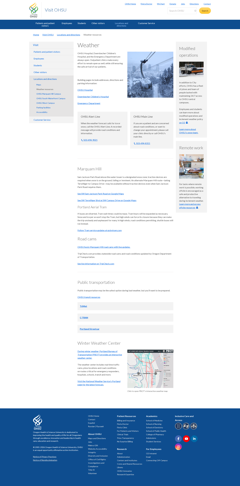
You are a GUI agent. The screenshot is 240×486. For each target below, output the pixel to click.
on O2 (182, 122)
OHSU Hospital (85, 90)
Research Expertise (125, 474)
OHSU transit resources (89, 297)
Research (122, 449)
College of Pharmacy (155, 434)
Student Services (153, 441)
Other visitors (98, 23)
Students (82, 23)
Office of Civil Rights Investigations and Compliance (97, 463)
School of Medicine (154, 420)
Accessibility (41, 112)
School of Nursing (153, 424)
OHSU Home (130, 4)
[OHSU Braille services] (179, 429)
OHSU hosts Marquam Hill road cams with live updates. (104, 247)
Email (148, 457)
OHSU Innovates (124, 471)
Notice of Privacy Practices (44, 456)
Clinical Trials (122, 434)
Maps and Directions (97, 438)
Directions (194, 4)
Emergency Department (89, 103)
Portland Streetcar (89, 329)
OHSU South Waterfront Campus (50, 98)
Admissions (151, 438)
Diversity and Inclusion (98, 456)
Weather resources (44, 89)
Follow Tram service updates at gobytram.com (100, 230)
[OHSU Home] (35, 10)
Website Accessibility (97, 449)
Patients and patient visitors (45, 24)
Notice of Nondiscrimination (45, 460)
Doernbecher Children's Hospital (93, 96)
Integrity (92, 452)
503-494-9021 (90, 140)
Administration (123, 457)
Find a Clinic (122, 427)
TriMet (83, 306)
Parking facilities (43, 107)
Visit (35, 45)
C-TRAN (84, 317)
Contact (207, 4)
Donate (173, 4)
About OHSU (95, 434)
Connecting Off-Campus (157, 460)
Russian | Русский (96, 426)
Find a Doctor (146, 4)
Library (120, 467)
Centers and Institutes (127, 460)
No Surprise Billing (125, 441)
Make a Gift (93, 445)
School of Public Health (156, 431)
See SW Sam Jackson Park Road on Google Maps (101, 193)
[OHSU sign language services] (186, 429)
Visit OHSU (56, 9)
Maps (38, 84)
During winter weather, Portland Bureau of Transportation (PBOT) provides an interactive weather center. (100, 354)
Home (36, 34)
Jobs (183, 4)
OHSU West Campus (45, 103)
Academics (151, 416)
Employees (67, 23)
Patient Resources (126, 416)
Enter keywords (176, 15)
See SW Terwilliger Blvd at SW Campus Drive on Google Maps (107, 200)
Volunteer (92, 473)
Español (91, 423)
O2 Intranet (151, 453)
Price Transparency (125, 438)
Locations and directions (121, 24)
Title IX (91, 470)
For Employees (153, 449)
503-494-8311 (143, 143)
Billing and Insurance (126, 420)
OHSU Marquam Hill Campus (48, 94)
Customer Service (146, 23)
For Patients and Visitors (128, 431)
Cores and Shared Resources (129, 464)
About (120, 453)
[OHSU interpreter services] (194, 429)
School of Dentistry (154, 427)
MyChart (161, 4)
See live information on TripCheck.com (96, 263)
